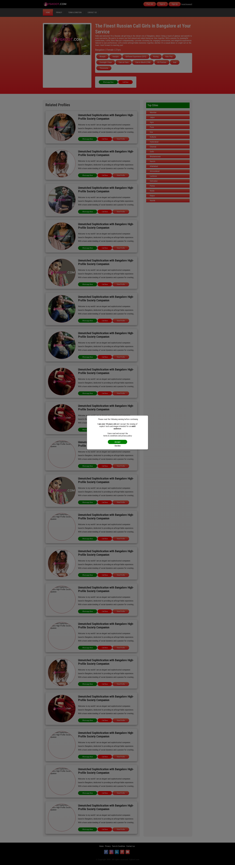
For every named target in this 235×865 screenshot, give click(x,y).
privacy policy (126, 436)
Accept (117, 442)
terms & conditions (110, 436)
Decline (118, 445)
